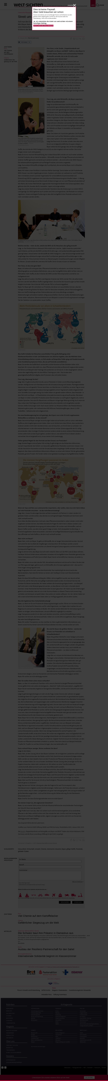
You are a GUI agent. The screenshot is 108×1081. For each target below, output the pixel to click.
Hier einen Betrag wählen (43, 25)
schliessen (71, 5)
